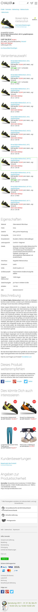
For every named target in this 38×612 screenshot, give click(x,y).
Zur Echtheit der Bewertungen (21, 26)
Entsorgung (4, 547)
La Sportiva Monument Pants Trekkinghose (9, 446)
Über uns (3, 554)
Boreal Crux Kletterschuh (28, 418)
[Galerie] (7, 29)
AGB (2, 529)
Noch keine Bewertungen (22, 25)
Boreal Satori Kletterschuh (9, 418)
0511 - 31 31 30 (24, 603)
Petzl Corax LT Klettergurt (27, 445)
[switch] (4, 609)
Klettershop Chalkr (7, 3)
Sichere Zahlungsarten (8, 563)
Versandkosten (18, 503)
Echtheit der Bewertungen (8, 550)
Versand (23, 41)
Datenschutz (8, 529)
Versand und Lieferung (7, 540)
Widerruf (4, 559)
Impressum (16, 529)
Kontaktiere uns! (27, 357)
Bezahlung (4, 542)
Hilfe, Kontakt (5, 536)
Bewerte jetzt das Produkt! (8, 463)
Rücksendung (5, 545)
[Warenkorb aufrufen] (31, 3)
